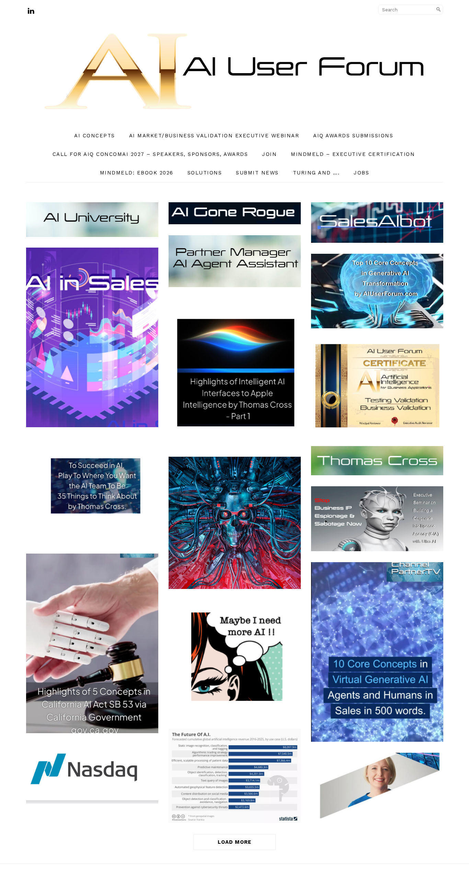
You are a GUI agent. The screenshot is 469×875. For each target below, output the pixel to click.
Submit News (257, 173)
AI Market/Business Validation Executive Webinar (214, 136)
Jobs (361, 173)
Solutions (204, 173)
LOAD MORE (234, 842)
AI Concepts (94, 136)
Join (269, 154)
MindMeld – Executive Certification (353, 154)
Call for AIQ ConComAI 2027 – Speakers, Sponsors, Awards (150, 154)
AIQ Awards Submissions (353, 136)
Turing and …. (316, 173)
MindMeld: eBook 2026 (136, 173)
